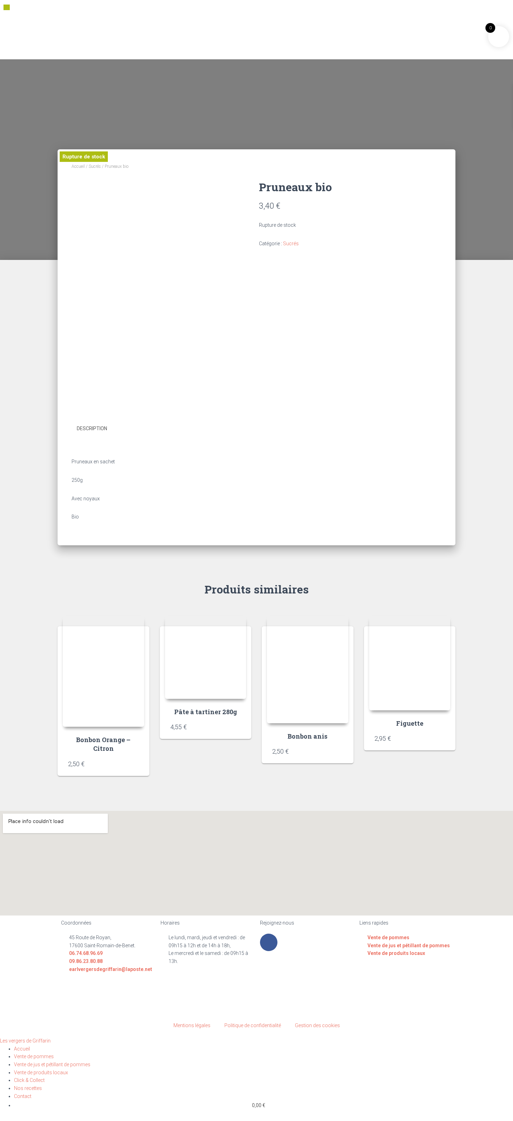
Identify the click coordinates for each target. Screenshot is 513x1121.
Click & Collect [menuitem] (29, 1080)
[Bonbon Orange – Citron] (103, 671)
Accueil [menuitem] (22, 1049)
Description (92, 428)
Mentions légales (191, 1025)
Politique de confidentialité (252, 1025)
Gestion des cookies (317, 1025)
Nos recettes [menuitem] (28, 1088)
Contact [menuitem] (22, 1096)
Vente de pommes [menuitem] (34, 1056)
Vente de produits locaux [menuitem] (41, 1072)
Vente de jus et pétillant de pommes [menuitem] (52, 1064)
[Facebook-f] (268, 942)
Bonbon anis (307, 736)
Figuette (409, 723)
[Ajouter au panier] (135, 763)
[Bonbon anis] (307, 669)
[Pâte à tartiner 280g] (205, 657)
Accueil (78, 166)
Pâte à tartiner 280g (205, 712)
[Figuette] (410, 663)
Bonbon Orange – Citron (103, 744)
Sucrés (95, 166)
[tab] (97, 429)
